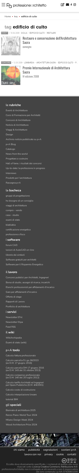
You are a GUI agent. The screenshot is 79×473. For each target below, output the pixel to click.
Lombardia (29, 62)
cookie (60, 454)
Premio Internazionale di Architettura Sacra (46, 69)
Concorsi (6, 62)
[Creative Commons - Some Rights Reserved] (39, 460)
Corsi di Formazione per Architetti (23, 115)
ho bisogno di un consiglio (19, 200)
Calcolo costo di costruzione (20, 389)
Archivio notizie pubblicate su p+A (23, 139)
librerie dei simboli (15, 254)
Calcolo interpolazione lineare (21, 394)
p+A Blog (11, 144)
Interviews (11, 173)
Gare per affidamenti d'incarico (21, 292)
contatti (71, 454)
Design (9, 134)
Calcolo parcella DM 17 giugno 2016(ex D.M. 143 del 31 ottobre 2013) (25, 369)
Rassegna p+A (13, 182)
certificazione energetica (18, 229)
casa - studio (12, 215)
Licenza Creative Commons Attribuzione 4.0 (54, 466)
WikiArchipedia (14, 337)
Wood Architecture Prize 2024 (21, 424)
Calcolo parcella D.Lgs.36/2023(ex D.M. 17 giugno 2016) (22, 361)
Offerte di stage (13, 296)
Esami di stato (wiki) (16, 342)
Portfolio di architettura (18, 306)
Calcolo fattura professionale (21, 355)
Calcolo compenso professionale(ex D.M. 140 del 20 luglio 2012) (23, 376)
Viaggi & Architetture (16, 129)
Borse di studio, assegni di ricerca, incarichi (28, 282)
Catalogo (10, 149)
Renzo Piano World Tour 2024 (21, 415)
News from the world (17, 153)
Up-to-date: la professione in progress (25, 168)
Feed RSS (11, 326)
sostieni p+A (68, 450)
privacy (48, 454)
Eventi (5, 33)
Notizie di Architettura (17, 124)
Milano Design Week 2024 (19, 419)
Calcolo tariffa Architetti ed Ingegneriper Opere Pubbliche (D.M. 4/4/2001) (25, 384)
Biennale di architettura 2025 (20, 410)
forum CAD (11, 245)
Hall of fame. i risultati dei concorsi (24, 163)
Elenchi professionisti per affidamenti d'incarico (30, 287)
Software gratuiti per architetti (21, 259)
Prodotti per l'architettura (19, 177)
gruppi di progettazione (18, 195)
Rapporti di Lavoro (15, 301)
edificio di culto (37, 33)
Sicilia (24, 33)
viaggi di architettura (16, 205)
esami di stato (13, 219)
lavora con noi (32, 454)
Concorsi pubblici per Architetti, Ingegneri (27, 277)
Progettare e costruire (17, 158)
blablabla (11, 224)
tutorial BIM (12, 399)
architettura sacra (46, 62)
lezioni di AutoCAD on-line (20, 249)
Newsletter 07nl (14, 317)
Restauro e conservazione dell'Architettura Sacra (50, 40)
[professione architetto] (29, 6)
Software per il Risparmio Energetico (24, 264)
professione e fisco (15, 234)
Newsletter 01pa (14, 322)
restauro (51, 33)
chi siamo (19, 450)
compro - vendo (14, 210)
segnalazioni (50, 450)
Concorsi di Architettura (18, 120)
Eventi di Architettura (16, 110)
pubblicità (34, 450)
